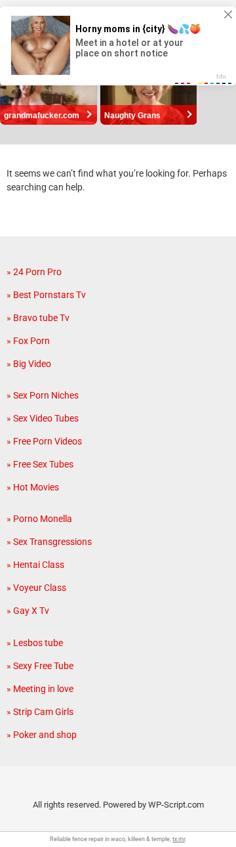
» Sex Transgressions (49, 541)
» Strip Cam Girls (40, 711)
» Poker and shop (42, 734)
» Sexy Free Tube (40, 666)
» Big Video (29, 363)
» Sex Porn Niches (43, 395)
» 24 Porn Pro (34, 272)
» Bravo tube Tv (38, 318)
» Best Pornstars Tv (46, 295)
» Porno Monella (39, 518)
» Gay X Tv (28, 610)
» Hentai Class (35, 564)
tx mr (178, 839)
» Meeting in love (40, 689)
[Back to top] (211, 820)
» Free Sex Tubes (40, 464)
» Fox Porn (28, 341)
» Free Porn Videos (44, 441)
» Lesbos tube (35, 643)
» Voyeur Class (36, 587)
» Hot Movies (33, 487)
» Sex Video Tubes (43, 418)
